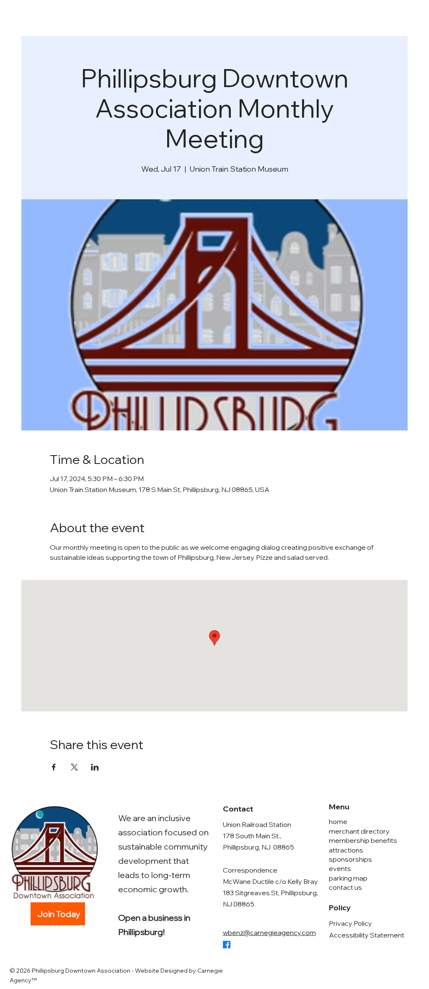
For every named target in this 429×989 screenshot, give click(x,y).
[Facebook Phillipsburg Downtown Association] (226, 944)
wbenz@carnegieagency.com (269, 932)
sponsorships (350, 859)
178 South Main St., (252, 836)
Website (147, 970)
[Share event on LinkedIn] (95, 767)
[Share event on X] (74, 767)
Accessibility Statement (366, 935)
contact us (345, 887)
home (338, 821)
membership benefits (363, 840)
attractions (346, 850)
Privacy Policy (350, 923)
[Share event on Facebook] (54, 767)
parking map (348, 878)
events (340, 868)
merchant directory (359, 831)
